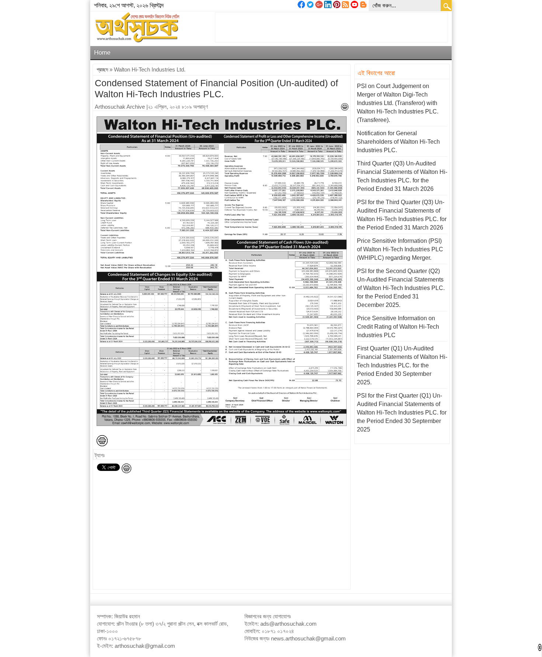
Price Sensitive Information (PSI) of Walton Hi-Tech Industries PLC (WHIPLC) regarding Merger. (400, 249)
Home (102, 52)
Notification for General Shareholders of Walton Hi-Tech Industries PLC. (398, 141)
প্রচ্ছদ (102, 69)
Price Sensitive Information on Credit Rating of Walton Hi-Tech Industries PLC (398, 326)
